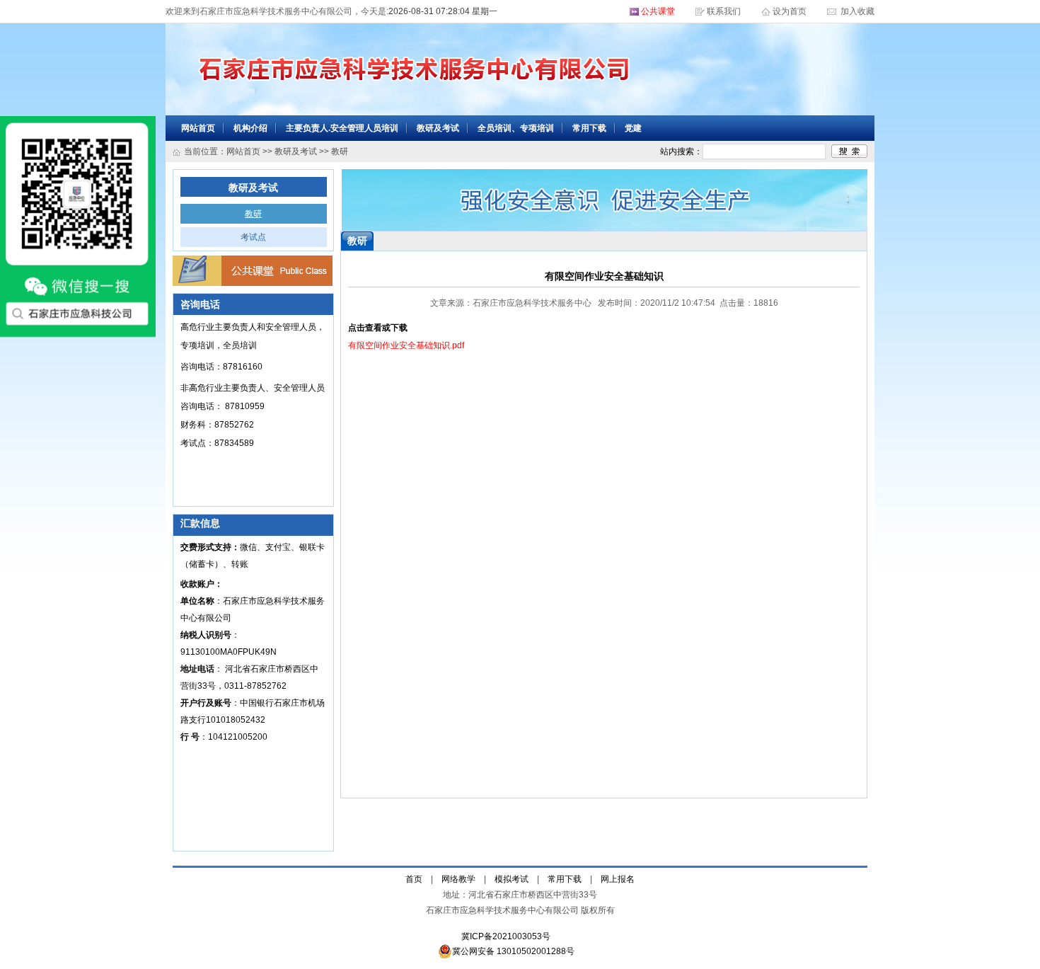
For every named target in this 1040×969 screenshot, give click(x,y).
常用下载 (589, 128)
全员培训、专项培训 (516, 128)
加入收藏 (856, 11)
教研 (253, 214)
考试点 (253, 237)
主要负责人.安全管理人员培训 (342, 128)
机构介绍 (250, 128)
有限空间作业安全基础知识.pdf (406, 345)
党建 (633, 128)
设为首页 (791, 11)
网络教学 (458, 879)
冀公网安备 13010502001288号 (513, 951)
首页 (413, 879)
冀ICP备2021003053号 (505, 936)
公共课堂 (658, 11)
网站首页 (198, 128)
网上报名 (618, 879)
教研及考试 (438, 128)
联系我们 (724, 11)
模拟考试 (511, 879)
